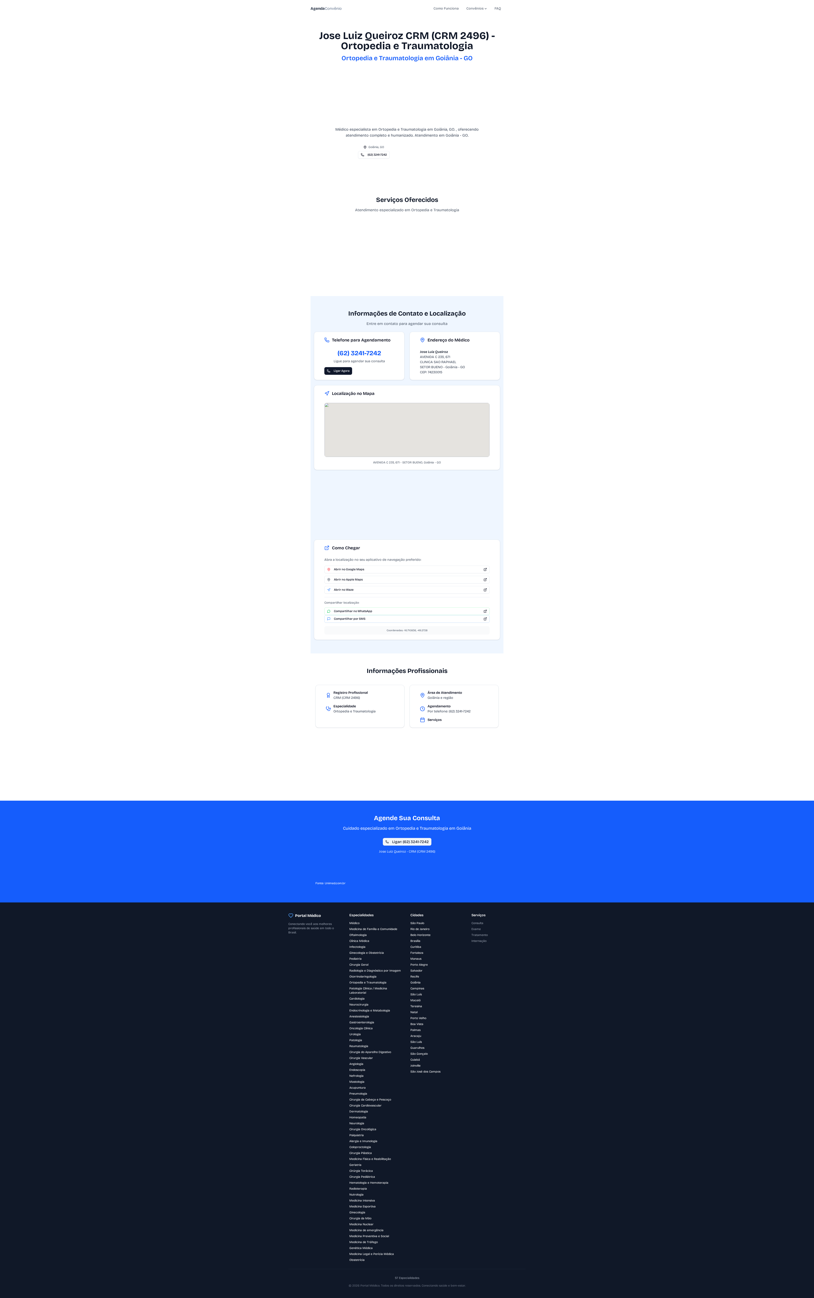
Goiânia (415, 982)
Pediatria (355, 959)
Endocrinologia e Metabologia (369, 1010)
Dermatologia (358, 1111)
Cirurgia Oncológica (362, 1129)
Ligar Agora (342, 371)
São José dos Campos (425, 1071)
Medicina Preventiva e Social (369, 1236)
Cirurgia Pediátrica (362, 1177)
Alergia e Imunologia (363, 1141)
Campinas (417, 988)
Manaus (415, 959)
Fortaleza (416, 953)
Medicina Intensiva (362, 1200)
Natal (414, 1012)
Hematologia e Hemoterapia (368, 1183)
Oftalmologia (358, 935)
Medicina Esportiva (362, 1206)
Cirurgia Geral (358, 965)
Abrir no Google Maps (349, 569)
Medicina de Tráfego (363, 1242)
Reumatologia (358, 1046)
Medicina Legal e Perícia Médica (371, 1254)
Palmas (415, 1030)
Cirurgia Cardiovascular (365, 1105)
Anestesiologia (359, 1016)
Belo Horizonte (420, 935)
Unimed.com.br (335, 883)
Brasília (415, 941)
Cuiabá (415, 1060)
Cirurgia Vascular (361, 1058)
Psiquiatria (356, 1135)
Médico (354, 923)
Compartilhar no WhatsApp (353, 611)
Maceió (415, 1000)
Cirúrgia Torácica (361, 1171)
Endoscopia (357, 1070)
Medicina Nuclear (361, 1224)
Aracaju (415, 1036)
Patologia (355, 1040)
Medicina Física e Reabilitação (370, 1159)
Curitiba (415, 947)
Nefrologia (356, 1076)
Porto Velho (418, 1018)
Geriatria (355, 1165)
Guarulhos (417, 1048)
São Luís (416, 994)
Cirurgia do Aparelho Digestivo (370, 1052)
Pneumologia (358, 1093)
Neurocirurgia (358, 1004)
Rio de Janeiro (419, 929)
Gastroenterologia (361, 1022)
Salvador (416, 970)
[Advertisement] (407, 96)
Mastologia (356, 1082)
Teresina (416, 1006)
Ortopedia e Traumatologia (367, 982)
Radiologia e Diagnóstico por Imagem (375, 970)
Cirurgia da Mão (360, 1218)
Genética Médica (361, 1248)
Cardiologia (357, 998)
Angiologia (356, 1064)
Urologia (355, 1034)
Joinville (415, 1065)
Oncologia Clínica (361, 1028)
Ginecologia (357, 1212)
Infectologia (357, 947)
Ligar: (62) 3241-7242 (410, 841)
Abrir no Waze (344, 590)
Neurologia (356, 1123)
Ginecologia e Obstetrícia (366, 953)
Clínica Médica (359, 941)
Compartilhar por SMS (349, 619)
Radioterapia (358, 1188)
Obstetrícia (357, 1260)
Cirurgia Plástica (360, 1153)
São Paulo (417, 923)
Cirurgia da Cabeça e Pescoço (370, 1099)
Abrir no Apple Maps (348, 579)
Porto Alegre (419, 965)
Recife (414, 976)
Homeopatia (357, 1117)
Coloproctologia (360, 1147)
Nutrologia (356, 1194)
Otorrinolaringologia (362, 976)
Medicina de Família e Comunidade (373, 929)
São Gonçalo (419, 1054)
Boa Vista (416, 1024)
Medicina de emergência (366, 1230)
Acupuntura (357, 1088)
